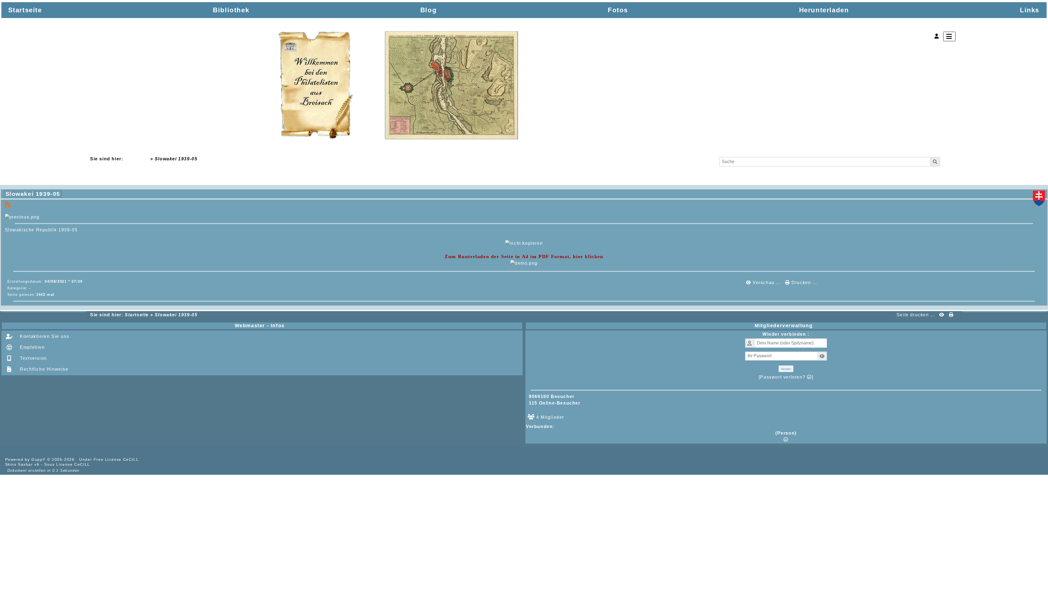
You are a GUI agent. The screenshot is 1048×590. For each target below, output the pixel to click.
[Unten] (1039, 260)
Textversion (33, 358)
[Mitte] (1039, 250)
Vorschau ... (766, 282)
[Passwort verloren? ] (786, 377)
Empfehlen (32, 347)
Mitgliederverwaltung (899, 325)
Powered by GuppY (26, 459)
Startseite (136, 159)
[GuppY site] (149, 459)
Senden (786, 368)
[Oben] (1039, 239)
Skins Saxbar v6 (22, 464)
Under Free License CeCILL (109, 459)
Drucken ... (803, 282)
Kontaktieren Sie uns (44, 336)
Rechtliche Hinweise (44, 369)
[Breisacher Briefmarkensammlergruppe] (398, 86)
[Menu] (949, 36)
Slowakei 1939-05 (33, 194)
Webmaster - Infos (377, 325)
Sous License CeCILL (67, 464)
